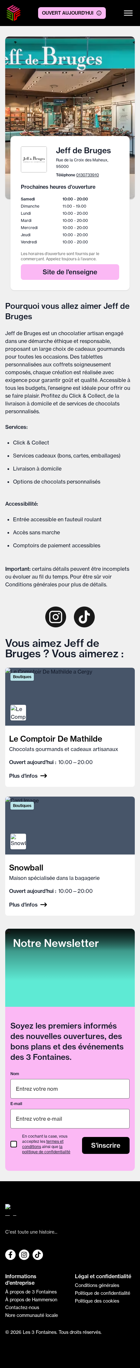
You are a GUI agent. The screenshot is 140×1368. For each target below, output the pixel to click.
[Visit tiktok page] (84, 617)
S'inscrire (105, 1145)
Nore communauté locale (31, 1315)
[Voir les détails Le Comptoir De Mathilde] (70, 727)
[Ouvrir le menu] (128, 13)
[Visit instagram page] (55, 617)
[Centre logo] (13, 13)
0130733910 (87, 174)
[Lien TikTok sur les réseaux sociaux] (38, 1255)
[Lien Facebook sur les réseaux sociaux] (10, 1255)
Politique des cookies (97, 1301)
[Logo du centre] (70, 1212)
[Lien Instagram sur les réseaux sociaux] (24, 1255)
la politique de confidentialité (46, 1149)
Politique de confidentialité (102, 1293)
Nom (14, 1073)
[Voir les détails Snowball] (70, 856)
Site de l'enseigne (70, 272)
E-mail (16, 1103)
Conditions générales (31, 584)
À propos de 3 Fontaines (31, 1292)
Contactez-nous (22, 1307)
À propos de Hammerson (31, 1300)
